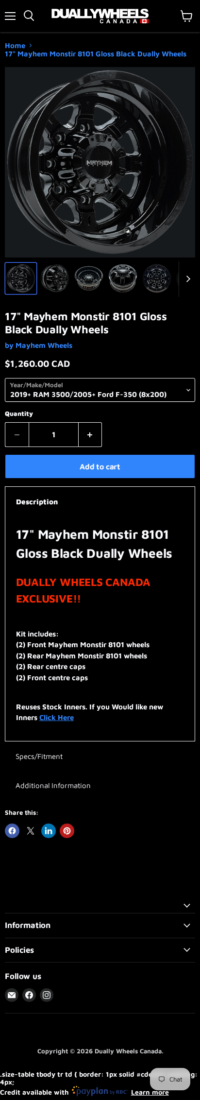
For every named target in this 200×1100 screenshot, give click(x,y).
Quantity (19, 413)
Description (37, 502)
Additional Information (53, 785)
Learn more (150, 1092)
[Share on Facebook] (12, 831)
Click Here (56, 717)
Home (15, 45)
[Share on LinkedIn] (48, 831)
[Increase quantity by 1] (90, 434)
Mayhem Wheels (44, 345)
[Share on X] (30, 831)
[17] (20, 278)
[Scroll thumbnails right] (186, 279)
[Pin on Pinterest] (67, 831)
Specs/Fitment (39, 756)
